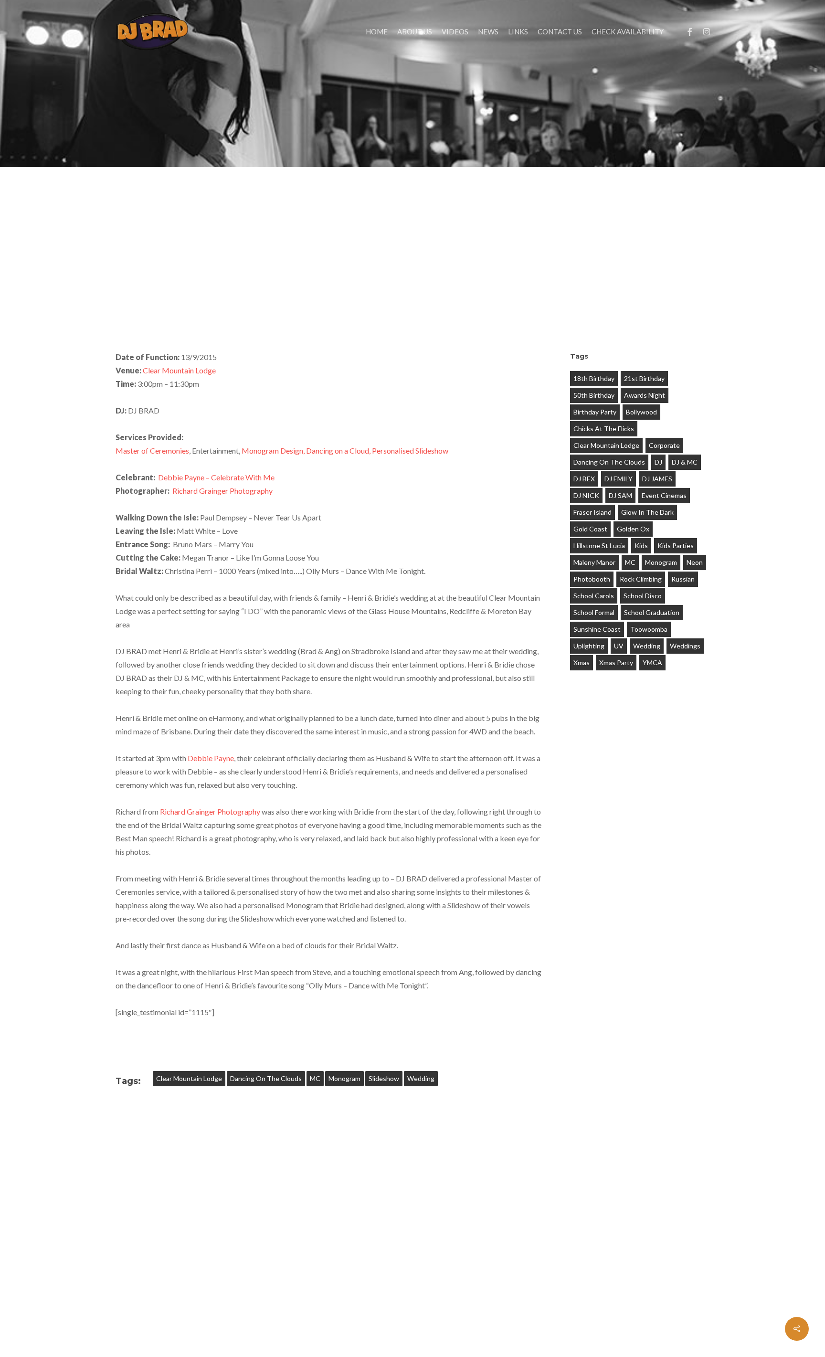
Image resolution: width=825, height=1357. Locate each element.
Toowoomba (648, 629)
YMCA (652, 662)
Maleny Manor (594, 562)
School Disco (643, 596)
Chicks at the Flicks (603, 428)
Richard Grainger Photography (222, 490)
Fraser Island (592, 512)
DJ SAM (620, 495)
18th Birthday (593, 378)
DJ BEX (584, 479)
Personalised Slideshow (410, 450)
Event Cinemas (664, 495)
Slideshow (384, 1078)
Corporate (664, 445)
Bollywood (641, 412)
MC (315, 1078)
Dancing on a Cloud (337, 450)
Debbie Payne (211, 758)
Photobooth (591, 579)
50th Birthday (593, 395)
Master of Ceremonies (152, 450)
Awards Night (644, 395)
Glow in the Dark (647, 512)
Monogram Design (272, 450)
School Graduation (651, 612)
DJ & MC (685, 462)
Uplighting (588, 646)
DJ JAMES (657, 479)
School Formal (593, 612)
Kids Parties (675, 545)
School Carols (593, 596)
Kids (641, 545)
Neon (695, 562)
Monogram (344, 1078)
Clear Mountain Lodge (179, 370)
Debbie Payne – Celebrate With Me (216, 477)
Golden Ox (633, 529)
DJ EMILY (618, 479)
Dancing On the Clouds (266, 1078)
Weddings (685, 646)
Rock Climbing (641, 579)
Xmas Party (616, 662)
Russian (683, 579)
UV (619, 646)
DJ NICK (586, 495)
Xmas (581, 662)
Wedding (420, 1078)
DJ (658, 462)
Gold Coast (590, 529)
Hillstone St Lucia (599, 545)
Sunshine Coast (597, 629)
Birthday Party (594, 412)
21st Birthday (644, 378)
